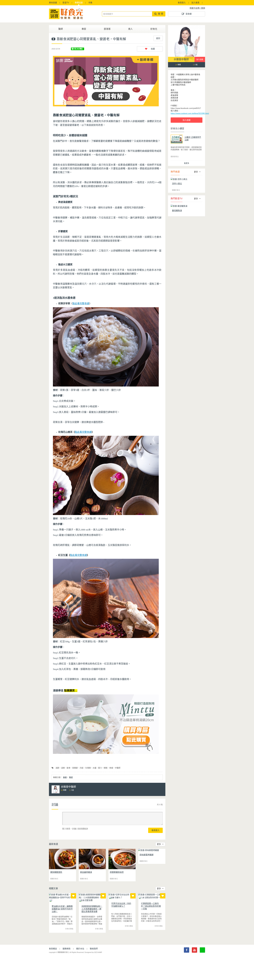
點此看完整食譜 (83, 432)
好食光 (153, 29)
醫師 (60, 29)
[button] (150, 49)
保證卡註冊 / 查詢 (197, 8)
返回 (158, 38)
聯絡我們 (94, 948)
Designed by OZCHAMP (93, 952)
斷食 (68, 768)
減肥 (57, 768)
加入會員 (195, 2)
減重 (63, 768)
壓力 (100, 768)
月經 (81, 768)
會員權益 (53, 948)
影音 (66, 2)
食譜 (53, 2)
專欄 (79, 2)
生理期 (88, 768)
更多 (159, 844)
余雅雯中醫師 (181, 59)
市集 (90, 2)
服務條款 (67, 948)
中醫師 (117, 768)
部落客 (107, 29)
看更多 (186, 163)
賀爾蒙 (75, 768)
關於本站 (80, 948)
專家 (84, 29)
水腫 (94, 768)
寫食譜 (189, 14)
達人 (130, 29)
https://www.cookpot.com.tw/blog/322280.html (190, 113)
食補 (111, 768)
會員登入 (182, 2)
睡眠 (105, 768)
